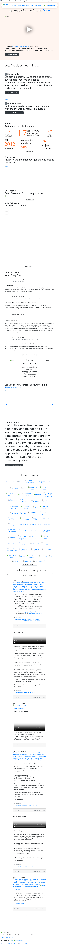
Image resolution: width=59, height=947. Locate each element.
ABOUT (40, 5)
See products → (30, 199)
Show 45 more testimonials (29, 355)
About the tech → (13, 387)
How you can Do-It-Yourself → (14, 113)
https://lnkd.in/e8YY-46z (36, 613)
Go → (46, 10)
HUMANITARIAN (21, 5)
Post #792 (16, 871)
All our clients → (29, 185)
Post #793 (16, 810)
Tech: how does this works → (14, 465)
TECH (35, 5)
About (7, 937)
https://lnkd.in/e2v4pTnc (30, 612)
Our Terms (11, 937)
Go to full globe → (29, 266)
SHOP (15, 5)
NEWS (32, 5)
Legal (16, 937)
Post (44, 626)
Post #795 (16, 697)
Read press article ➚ (19, 903)
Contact (3, 937)
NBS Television (19, 708)
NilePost (17, 889)
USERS (27, 5)
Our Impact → (29, 151)
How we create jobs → (12, 92)
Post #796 (16, 626)
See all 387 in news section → (29, 564)
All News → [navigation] (29, 915)
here (11, 574)
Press (43, 909)
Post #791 (16, 908)
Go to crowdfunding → (12, 54)
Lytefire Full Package (20, 46)
